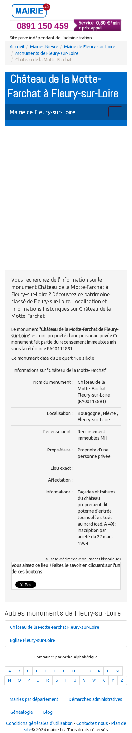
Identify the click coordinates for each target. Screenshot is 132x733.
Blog (48, 712)
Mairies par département (34, 699)
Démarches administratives (95, 699)
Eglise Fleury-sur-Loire (32, 640)
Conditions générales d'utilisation (39, 723)
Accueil (17, 46)
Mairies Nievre (44, 46)
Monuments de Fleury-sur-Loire (46, 53)
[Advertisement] (66, 199)
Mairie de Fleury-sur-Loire (89, 46)
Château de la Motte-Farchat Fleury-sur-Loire (54, 627)
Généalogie (21, 712)
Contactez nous (92, 723)
